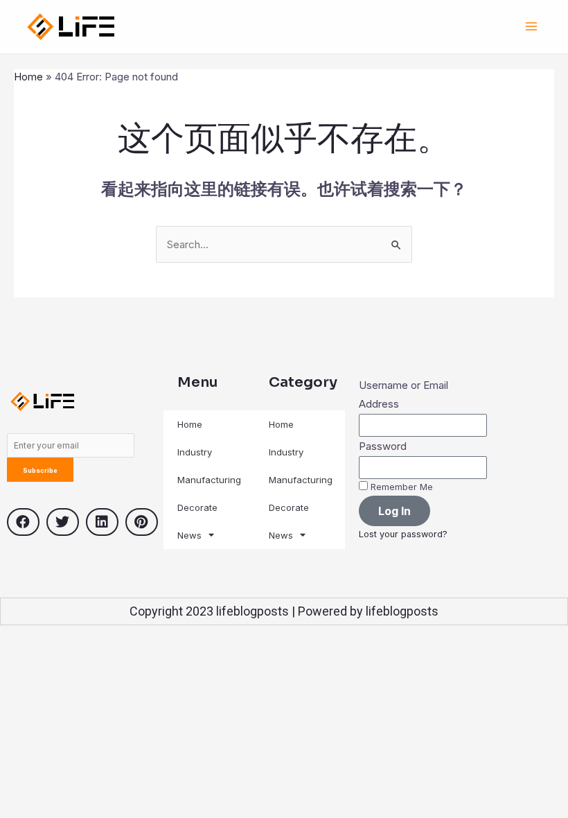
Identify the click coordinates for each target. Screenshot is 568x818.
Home (28, 76)
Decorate (197, 507)
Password (383, 446)
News (189, 535)
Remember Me (400, 487)
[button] (23, 522)
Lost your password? (403, 534)
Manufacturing (209, 479)
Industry (194, 452)
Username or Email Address (403, 394)
